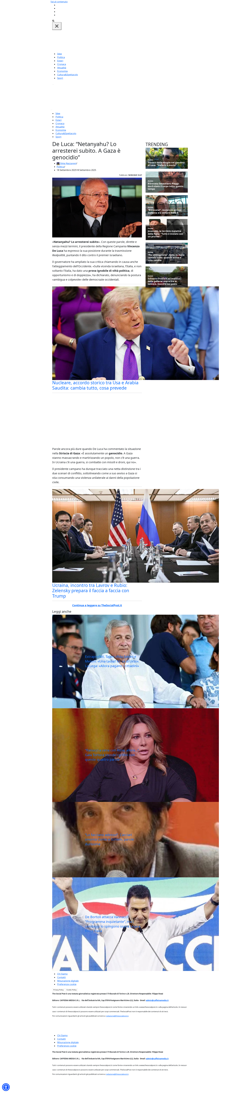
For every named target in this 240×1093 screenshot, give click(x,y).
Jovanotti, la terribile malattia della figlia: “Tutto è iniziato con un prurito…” (165, 234)
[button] (6, 1087)
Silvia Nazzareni (68, 163)
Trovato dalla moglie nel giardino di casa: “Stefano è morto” (166, 164)
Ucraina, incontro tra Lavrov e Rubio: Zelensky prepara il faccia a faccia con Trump (90, 590)
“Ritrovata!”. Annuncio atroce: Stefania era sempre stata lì (164, 211)
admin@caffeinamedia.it (157, 1000)
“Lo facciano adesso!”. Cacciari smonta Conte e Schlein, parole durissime (109, 839)
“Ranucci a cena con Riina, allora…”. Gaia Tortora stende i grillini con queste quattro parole (112, 755)
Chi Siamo (62, 973)
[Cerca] (53, 20)
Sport (60, 78)
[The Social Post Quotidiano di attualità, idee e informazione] (133, 40)
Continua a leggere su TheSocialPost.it (97, 605)
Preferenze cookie (66, 984)
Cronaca (61, 64)
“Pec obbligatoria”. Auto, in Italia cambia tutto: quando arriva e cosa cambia (166, 258)
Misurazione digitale (68, 980)
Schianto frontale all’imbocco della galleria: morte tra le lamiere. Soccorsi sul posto (164, 281)
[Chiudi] (56, 26)
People (150, 228)
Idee (59, 53)
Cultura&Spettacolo (67, 74)
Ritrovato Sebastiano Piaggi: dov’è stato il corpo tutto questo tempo (165, 186)
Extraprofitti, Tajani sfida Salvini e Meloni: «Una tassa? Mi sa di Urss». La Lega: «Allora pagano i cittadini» (112, 661)
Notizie (150, 160)
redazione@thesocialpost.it (117, 1016)
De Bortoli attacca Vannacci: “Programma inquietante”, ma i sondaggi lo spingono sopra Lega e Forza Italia (112, 924)
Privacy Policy (58, 990)
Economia (62, 71)
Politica (61, 57)
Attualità (61, 67)
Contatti (61, 977)
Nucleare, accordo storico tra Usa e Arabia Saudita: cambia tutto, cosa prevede (95, 385)
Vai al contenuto (59, 1)
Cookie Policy (71, 990)
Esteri (60, 60)
